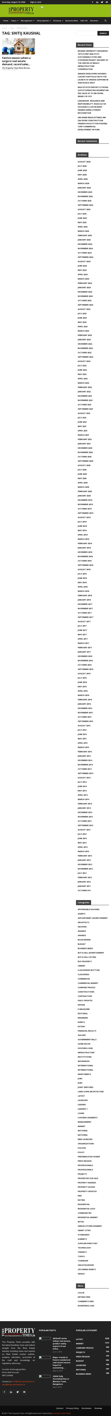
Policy (81, 1152)
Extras (81, 1026)
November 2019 (85, 504)
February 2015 (85, 751)
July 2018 (82, 573)
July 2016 (82, 678)
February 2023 (85, 335)
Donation (94, 21)
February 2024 (85, 283)
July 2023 (82, 313)
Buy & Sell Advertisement (91, 952)
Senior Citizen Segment (90, 1226)
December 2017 (85, 604)
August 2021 (84, 413)
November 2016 (85, 660)
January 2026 (84, 187)
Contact (59, 1408)
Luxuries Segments (88, 1117)
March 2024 (83, 278)
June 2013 (82, 838)
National (83, 1130)
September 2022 (85, 357)
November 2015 (85, 712)
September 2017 (85, 617)
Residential (84, 1204)
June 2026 (82, 170)
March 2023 (83, 331)
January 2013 (84, 860)
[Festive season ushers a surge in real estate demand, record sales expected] (18, 46)
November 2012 (85, 868)
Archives (82, 926)
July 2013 (82, 834)
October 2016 (84, 665)
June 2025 (82, 218)
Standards (83, 1234)
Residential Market (88, 1217)
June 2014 (82, 786)
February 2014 (85, 803)
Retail (81, 1221)
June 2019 (82, 526)
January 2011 (84, 886)
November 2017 (85, 608)
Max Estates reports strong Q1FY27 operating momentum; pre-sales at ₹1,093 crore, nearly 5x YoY (93, 92)
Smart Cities (84, 1230)
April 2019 (82, 534)
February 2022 (85, 387)
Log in (81, 1292)
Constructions (86, 991)
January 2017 (84, 652)
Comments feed (86, 1301)
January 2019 (84, 547)
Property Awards (87, 1182)
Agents (81, 913)
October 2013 (84, 821)
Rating (81, 1200)
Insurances (84, 1061)
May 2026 (82, 174)
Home (5, 21)
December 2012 (85, 864)
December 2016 (85, 656)
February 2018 (85, 595)
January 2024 (84, 287)
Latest (5, 53)
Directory (57, 21)
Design (81, 1004)
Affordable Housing (88, 909)
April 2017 (82, 639)
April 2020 (82, 482)
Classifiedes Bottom (89, 970)
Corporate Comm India (61, 1413)
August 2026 (84, 161)
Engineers (83, 1017)
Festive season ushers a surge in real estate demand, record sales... (16, 61)
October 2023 (84, 300)
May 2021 (82, 426)
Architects (83, 922)
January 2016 (84, 704)
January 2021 (84, 443)
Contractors (85, 996)
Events (81, 1022)
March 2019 (83, 539)
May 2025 (82, 222)
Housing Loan (85, 1048)
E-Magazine (84, 1009)
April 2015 (82, 743)
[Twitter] (102, 2)
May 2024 (82, 270)
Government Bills (87, 1039)
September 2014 (85, 773)
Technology (84, 1247)
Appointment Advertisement (93, 918)
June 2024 (82, 265)
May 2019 (82, 530)
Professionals (85, 1165)
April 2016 (82, 691)
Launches (83, 1100)
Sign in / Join (35, 2)
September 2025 (85, 205)
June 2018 (82, 578)
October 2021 (84, 404)
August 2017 (84, 621)
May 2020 (82, 478)
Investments (84, 1074)
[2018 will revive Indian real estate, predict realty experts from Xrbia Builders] (45, 1341)
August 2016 (84, 673)
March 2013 (83, 851)
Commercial (84, 978)
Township (83, 1260)
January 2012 (84, 881)
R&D (80, 1195)
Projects (82, 1174)
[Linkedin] (97, 2)
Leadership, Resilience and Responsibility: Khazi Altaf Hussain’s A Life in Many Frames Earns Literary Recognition (92, 106)
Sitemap (98, 1408)
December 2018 (85, 552)
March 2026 (83, 183)
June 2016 (82, 682)
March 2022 (83, 383)
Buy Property (85, 961)
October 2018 (84, 560)
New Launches (85, 1139)
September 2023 (85, 305)
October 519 (84, 890)
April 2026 (82, 179)
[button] (105, 20)
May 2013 (82, 842)
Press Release (84, 1161)
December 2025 (85, 192)
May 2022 (82, 374)
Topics (13, 21)
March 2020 (83, 487)
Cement (81, 965)
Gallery (82, 1035)
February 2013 (85, 855)
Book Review (84, 939)
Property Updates (87, 1191)
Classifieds (83, 974)
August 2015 (84, 725)
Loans (81, 1113)
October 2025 (84, 200)
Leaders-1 (83, 1109)
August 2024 (84, 261)
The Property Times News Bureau (16, 68)
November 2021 (85, 400)
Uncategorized (86, 1265)
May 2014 (82, 790)
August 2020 (84, 465)
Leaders (82, 1104)
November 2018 (85, 556)
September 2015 (85, 721)
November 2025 (85, 196)
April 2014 (82, 795)
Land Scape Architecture (91, 1091)
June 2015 (82, 734)
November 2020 (85, 452)
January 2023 (84, 339)
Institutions (85, 1057)
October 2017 (84, 612)
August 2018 (84, 569)
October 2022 (84, 352)
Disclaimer (87, 1408)
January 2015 (84, 756)
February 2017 (85, 647)
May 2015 (82, 738)
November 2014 (85, 764)
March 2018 (83, 591)
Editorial (83, 1013)
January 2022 (84, 391)
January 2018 (84, 599)
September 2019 (85, 513)
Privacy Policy (72, 1408)
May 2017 (82, 634)
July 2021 (82, 417)
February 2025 (85, 235)
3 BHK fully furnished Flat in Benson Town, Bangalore (61, 1380)
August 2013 (84, 829)
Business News (71, 21)
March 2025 (83, 231)
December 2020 (85, 448)
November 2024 (85, 248)
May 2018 (82, 582)
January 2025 (84, 239)
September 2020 (85, 461)
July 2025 (82, 213)
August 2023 (84, 309)
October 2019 (84, 508)
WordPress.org (86, 1305)
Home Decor (84, 1044)
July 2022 (82, 365)
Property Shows (86, 1187)
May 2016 (82, 686)
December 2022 (85, 344)
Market (81, 1126)
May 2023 (82, 322)
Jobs (80, 1078)
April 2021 (82, 430)
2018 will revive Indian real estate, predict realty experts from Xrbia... (62, 1343)
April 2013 (82, 847)
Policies (82, 1148)
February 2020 (85, 491)
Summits (82, 1239)
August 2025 (84, 209)
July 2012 (82, 873)
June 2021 (82, 422)
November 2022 (85, 348)
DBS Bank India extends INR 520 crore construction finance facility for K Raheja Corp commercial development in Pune (92, 123)
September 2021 (85, 409)
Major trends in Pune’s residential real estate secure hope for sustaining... (61, 1362)
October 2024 (84, 252)
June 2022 (82, 370)
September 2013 (85, 825)
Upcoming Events (87, 1269)
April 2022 (82, 378)
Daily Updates (43, 21)
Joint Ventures (85, 1087)
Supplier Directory (87, 1243)
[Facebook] (92, 2)
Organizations (86, 1143)
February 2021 (85, 439)
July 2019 (82, 521)
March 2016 (83, 695)
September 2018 (85, 565)
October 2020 (84, 456)
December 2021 (85, 396)
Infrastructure (86, 1052)
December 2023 (85, 291)
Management (26, 21)
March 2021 (83, 435)
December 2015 (85, 708)
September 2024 (85, 257)
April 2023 (82, 326)
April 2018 (82, 586)
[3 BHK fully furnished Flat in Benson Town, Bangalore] (45, 1379)
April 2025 (82, 226)
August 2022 (84, 361)
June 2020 (82, 474)
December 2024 (85, 244)
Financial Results (87, 1031)
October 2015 (84, 717)
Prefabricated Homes (89, 1156)
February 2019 (85, 543)
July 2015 (82, 730)
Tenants (82, 1252)
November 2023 (85, 296)
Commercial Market (88, 983)
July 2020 (82, 469)
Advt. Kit (84, 21)
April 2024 (82, 274)
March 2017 (83, 643)
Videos (81, 1273)
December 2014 (85, 760)
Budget (82, 944)
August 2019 (84, 517)
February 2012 (85, 877)
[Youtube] (107, 2)
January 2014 (84, 808)
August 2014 (84, 777)
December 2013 (85, 812)
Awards (82, 931)
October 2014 (84, 769)
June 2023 (82, 318)
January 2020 (84, 495)
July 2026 (82, 166)
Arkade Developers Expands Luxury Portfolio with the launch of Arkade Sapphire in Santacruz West (93, 78)
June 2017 (82, 630)
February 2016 (85, 699)
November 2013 (85, 816)
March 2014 (83, 799)
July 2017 (82, 625)
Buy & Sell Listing (87, 957)
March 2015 (83, 747)
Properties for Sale (88, 1178)
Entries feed (84, 1297)
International (85, 1065)
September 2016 (85, 669)
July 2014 (82, 782)
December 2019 (85, 500)
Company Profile (86, 987)
